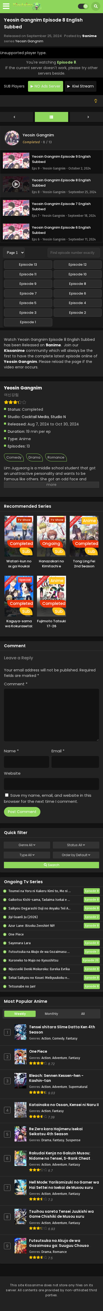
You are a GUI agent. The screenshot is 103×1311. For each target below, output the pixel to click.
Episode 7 (28, 293)
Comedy (13, 457)
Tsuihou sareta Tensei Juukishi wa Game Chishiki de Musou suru (61, 1214)
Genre (25, 845)
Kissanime (14, 350)
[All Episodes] (51, 117)
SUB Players (14, 86)
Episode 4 (77, 302)
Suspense (73, 1140)
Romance (56, 457)
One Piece (38, 1051)
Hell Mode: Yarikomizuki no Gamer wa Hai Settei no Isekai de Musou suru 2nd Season (64, 1187)
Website (12, 773)
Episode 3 (28, 312)
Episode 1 (28, 322)
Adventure (59, 1058)
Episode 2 (77, 312)
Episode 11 (28, 274)
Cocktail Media (35, 416)
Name (11, 751)
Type (26, 855)
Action (46, 1038)
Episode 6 (77, 293)
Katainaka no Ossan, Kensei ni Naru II (64, 1104)
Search (53, 865)
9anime (89, 35)
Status (74, 845)
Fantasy (71, 1038)
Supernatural (78, 1087)
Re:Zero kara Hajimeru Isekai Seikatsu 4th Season (56, 1132)
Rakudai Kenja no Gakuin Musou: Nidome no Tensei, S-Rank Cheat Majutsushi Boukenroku (59, 1158)
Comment (15, 684)
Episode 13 (28, 264)
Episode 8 (77, 283)
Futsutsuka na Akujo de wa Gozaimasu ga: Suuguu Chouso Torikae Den (59, 1245)
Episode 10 (78, 274)
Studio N (58, 416)
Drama (34, 457)
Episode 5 (28, 302)
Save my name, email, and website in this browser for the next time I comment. (47, 798)
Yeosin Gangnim (29, 41)
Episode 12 (78, 264)
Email (58, 751)
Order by (74, 855)
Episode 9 (28, 283)
